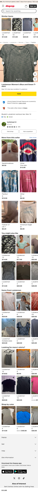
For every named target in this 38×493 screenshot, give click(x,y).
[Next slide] (35, 63)
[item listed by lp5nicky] (23, 415)
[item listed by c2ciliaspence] (9, 301)
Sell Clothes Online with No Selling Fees (19, 486)
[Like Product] (9, 20)
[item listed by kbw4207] (23, 270)
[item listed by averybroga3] (9, 270)
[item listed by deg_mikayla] (23, 384)
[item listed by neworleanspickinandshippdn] (9, 358)
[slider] (19, 63)
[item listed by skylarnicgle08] (23, 358)
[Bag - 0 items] (26, 6)
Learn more (22, 103)
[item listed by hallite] (9, 327)
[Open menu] (3, 5)
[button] (21, 127)
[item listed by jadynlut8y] (23, 327)
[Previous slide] (3, 63)
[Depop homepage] (10, 6)
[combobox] (19, 11)
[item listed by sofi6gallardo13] (23, 244)
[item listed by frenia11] (9, 415)
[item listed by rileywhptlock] (9, 244)
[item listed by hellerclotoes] (23, 301)
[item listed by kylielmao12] (10, 150)
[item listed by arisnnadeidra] (9, 384)
